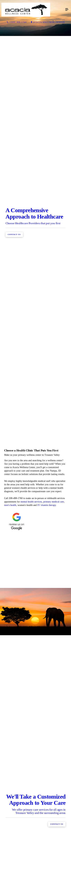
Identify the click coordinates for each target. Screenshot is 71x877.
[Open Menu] (67, 9)
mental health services (31, 677)
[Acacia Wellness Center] (32, 10)
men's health (10, 680)
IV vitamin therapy (46, 680)
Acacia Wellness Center (49, 22)
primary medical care (53, 677)
